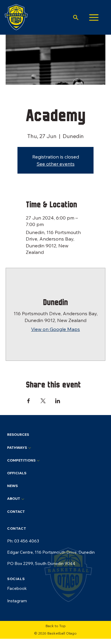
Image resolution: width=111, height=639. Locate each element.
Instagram (17, 600)
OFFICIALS (16, 473)
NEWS (12, 485)
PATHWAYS (17, 447)
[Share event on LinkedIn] (57, 400)
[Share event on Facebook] (28, 400)
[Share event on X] (43, 400)
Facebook (17, 588)
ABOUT (14, 498)
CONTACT (16, 511)
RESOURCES (18, 434)
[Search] (75, 17)
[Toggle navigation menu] (94, 17)
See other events (56, 164)
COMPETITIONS (21, 460)
